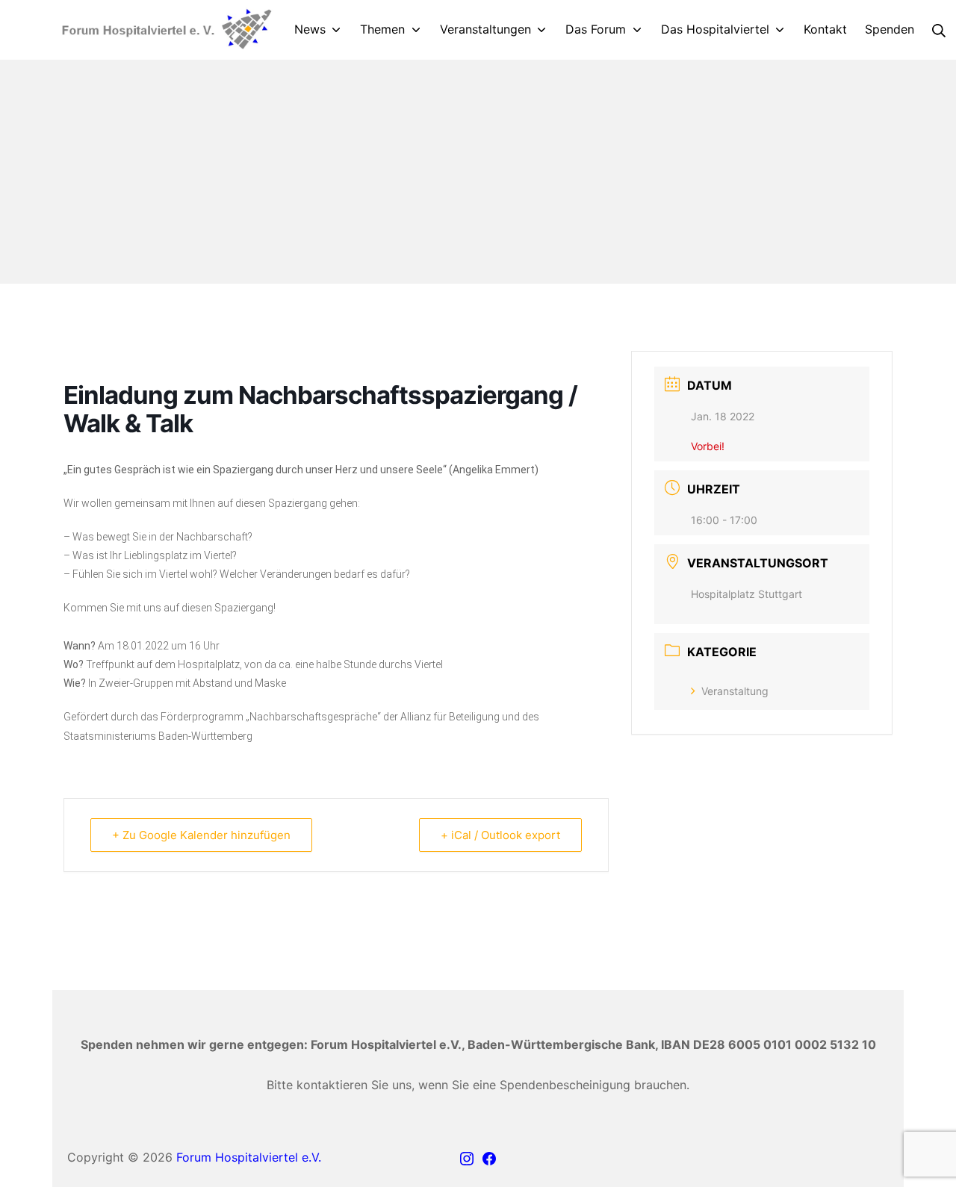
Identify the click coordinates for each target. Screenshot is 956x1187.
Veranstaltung (735, 691)
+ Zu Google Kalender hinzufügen (201, 835)
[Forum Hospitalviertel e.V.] (164, 29)
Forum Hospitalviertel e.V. (248, 1157)
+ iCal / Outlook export (500, 835)
